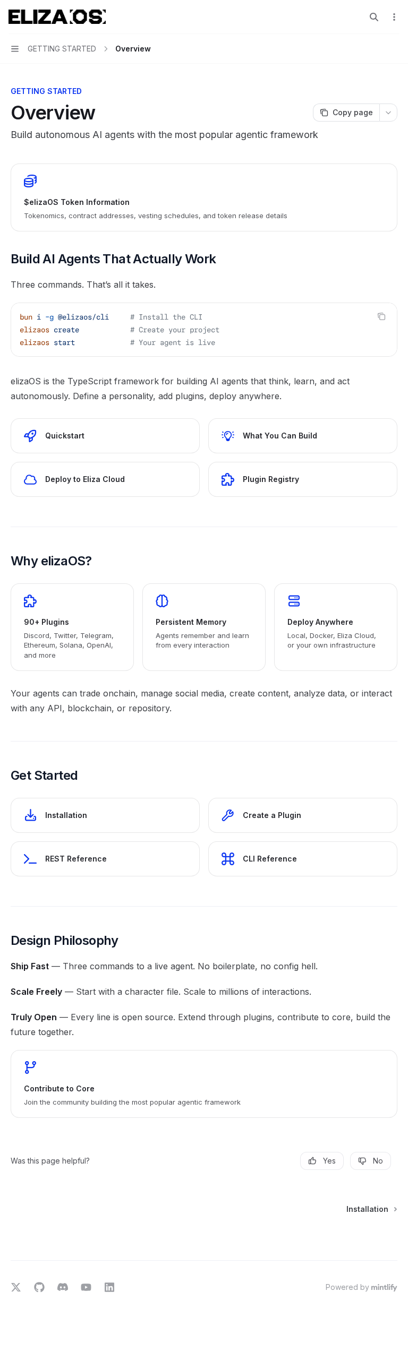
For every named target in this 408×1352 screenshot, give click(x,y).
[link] (204, 197)
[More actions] (394, 17)
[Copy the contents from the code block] (381, 316)
